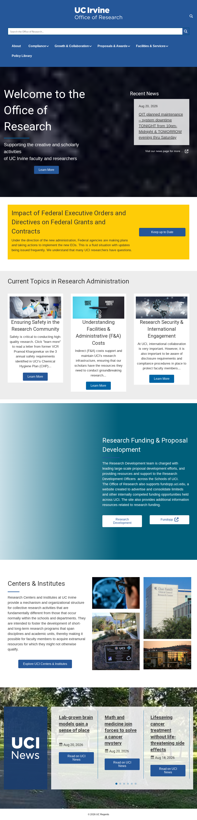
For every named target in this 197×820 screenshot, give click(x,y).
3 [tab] (124, 784)
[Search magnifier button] (185, 31)
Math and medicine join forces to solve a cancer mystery (121, 730)
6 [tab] (136, 784)
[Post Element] (161, 116)
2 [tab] (120, 784)
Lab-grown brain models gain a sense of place (76, 724)
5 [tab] (132, 784)
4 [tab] (128, 784)
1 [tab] (116, 784)
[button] (46, 170)
